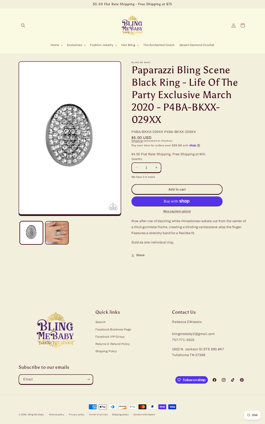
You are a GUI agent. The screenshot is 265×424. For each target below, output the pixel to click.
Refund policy (56, 414)
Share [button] (140, 255)
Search (100, 322)
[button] (23, 25)
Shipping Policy (106, 351)
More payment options (177, 211)
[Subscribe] (88, 379)
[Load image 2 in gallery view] (57, 233)
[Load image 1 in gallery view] (31, 233)
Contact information (144, 414)
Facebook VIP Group (110, 336)
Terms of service (98, 414)
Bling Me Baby (36, 414)
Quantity (136, 159)
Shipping (137, 140)
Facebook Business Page (113, 329)
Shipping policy (120, 414)
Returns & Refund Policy (112, 344)
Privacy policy (77, 414)
